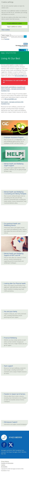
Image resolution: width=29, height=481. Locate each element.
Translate (6, 39)
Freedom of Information (7, 463)
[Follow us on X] (11, 445)
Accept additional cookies (14, 23)
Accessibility (4, 466)
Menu (21, 50)
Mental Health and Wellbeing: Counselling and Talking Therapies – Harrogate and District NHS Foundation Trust (13, 88)
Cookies (3, 465)
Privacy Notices (5, 461)
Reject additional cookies (14, 27)
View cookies (5, 30)
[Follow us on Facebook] (4, 445)
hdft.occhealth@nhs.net (21, 75)
